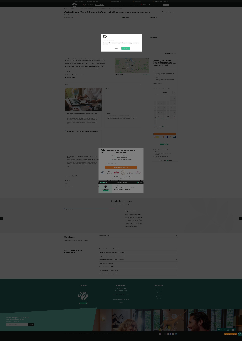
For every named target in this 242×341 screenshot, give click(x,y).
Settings (116, 48)
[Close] (140, 35)
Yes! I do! (125, 48)
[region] (121, 43)
